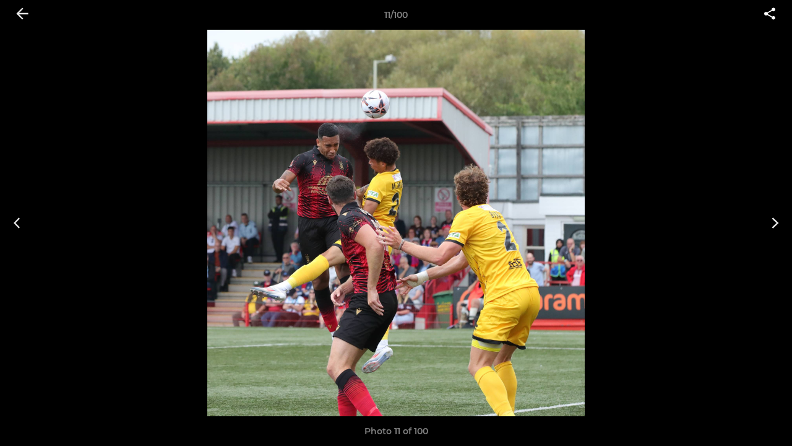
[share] (769, 15)
